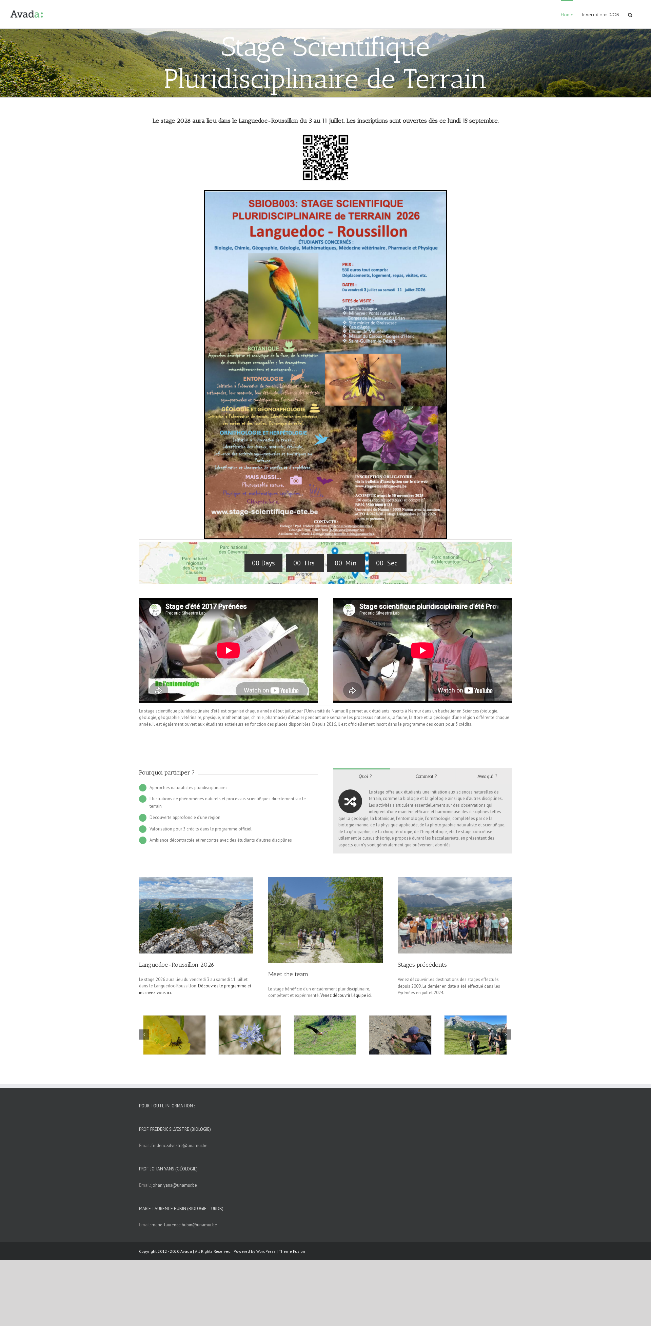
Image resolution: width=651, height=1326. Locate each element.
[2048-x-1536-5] (325, 880)
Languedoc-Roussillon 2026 (176, 964)
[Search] (630, 14)
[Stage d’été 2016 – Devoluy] (455, 880)
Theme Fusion (292, 1251)
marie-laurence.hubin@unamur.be (184, 1225)
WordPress (266, 1251)
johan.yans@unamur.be (174, 1185)
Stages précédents (422, 964)
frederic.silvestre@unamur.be (180, 1145)
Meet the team (288, 974)
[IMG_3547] (196, 880)
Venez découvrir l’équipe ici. (346, 995)
